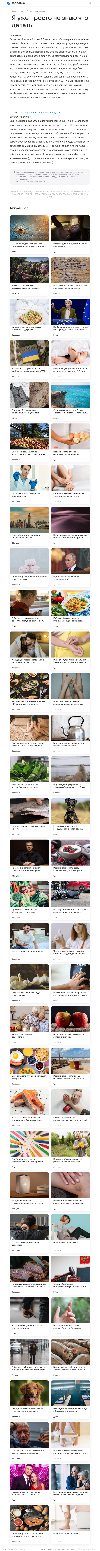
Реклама (22, 1549)
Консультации (17, 11)
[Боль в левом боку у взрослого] (29, 942)
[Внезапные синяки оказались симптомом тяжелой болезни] (70, 1191)
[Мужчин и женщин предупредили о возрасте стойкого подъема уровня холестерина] (70, 1483)
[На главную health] (17, 3)
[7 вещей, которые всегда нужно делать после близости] (29, 651)
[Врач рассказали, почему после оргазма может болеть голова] (29, 734)
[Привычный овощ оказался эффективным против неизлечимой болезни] (29, 900)
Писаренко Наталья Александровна (42, 112)
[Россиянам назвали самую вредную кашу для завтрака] (70, 859)
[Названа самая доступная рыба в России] (29, 817)
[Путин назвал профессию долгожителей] (70, 567)
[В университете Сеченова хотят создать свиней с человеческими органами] (70, 1358)
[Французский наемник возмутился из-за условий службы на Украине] (29, 276)
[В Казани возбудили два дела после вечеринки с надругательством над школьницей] (29, 1316)
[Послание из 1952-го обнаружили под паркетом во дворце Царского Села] (70, 276)
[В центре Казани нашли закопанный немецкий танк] (29, 401)
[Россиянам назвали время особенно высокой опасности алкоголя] (70, 1067)
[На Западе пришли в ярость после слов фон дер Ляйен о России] (70, 318)
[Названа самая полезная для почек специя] (29, 983)
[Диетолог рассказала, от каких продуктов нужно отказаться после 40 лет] (29, 1524)
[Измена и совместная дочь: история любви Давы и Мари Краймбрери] (29, 1483)
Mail (4, 1549)
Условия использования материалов (62, 1549)
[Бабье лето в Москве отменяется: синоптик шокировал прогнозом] (29, 1358)
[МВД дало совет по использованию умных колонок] (29, 1191)
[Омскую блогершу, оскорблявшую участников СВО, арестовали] (70, 1275)
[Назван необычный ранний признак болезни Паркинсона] (70, 1316)
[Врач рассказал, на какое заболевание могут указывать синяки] (70, 692)
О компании (12, 1549)
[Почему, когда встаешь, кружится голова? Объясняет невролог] (70, 526)
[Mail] (8, 3)
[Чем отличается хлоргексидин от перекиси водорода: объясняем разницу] (70, 942)
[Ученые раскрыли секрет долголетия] (29, 1025)
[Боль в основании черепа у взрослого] (29, 1233)
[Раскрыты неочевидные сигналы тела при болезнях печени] (70, 484)
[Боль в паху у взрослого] (70, 1233)
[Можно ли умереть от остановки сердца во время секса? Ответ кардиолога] (70, 359)
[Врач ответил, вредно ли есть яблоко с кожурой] (70, 1025)
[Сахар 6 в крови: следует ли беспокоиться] (29, 484)
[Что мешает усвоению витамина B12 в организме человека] (29, 692)
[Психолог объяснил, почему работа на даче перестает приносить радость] (70, 1150)
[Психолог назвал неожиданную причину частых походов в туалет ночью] (70, 1441)
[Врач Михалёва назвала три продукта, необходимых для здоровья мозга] (29, 1108)
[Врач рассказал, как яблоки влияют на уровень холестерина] (29, 442)
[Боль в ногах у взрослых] (70, 1524)
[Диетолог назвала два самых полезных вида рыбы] (29, 318)
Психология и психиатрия (37, 11)
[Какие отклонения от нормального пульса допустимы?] (70, 1108)
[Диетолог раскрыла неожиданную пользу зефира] (29, 567)
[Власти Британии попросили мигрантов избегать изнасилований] (29, 526)
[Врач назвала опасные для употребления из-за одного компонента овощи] (29, 775)
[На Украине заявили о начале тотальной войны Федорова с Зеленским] (29, 859)
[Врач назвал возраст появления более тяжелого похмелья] (29, 1441)
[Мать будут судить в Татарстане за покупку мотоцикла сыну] (70, 900)
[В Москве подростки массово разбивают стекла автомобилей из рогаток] (29, 234)
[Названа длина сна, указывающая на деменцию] (70, 234)
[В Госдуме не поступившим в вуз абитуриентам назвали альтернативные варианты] (70, 1399)
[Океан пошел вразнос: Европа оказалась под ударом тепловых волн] (70, 401)
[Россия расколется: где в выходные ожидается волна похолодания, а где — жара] (70, 817)
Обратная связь (84, 1549)
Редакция (42, 1549)
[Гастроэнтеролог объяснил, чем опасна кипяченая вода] (70, 734)
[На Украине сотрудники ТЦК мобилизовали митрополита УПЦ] (29, 359)
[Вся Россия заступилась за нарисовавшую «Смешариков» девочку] (29, 1150)
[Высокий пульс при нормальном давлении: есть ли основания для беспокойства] (70, 651)
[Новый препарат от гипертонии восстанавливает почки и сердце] (70, 983)
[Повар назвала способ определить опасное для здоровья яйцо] (70, 442)
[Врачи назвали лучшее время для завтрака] (29, 1067)
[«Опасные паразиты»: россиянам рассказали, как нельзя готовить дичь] (29, 1275)
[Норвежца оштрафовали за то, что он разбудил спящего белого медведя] (70, 775)
